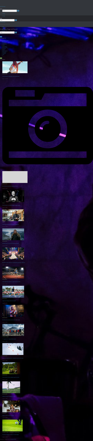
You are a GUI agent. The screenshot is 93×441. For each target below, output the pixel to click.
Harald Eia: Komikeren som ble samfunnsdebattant (10, 224)
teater (3, 54)
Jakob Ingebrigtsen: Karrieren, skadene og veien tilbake (11, 281)
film (3, 41)
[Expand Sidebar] (1, 36)
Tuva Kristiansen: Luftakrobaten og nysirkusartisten (10, 76)
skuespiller (4, 53)
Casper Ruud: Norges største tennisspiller (9, 300)
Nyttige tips (4, 52)
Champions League (5, 40)
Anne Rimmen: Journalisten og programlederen (10, 186)
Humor (3, 45)
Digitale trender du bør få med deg (8, 415)
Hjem (3, 26)
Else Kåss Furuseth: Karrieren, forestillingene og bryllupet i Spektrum (13, 262)
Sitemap (3, 13)
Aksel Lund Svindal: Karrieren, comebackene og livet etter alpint (12, 358)
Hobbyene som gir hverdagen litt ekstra (8, 396)
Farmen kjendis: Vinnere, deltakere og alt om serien (10, 377)
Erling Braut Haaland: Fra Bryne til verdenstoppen (10, 434)
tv (2, 55)
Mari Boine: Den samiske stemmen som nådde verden (11, 319)
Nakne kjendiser (5, 50)
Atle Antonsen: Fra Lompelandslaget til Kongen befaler (11, 205)
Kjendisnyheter (4, 47)
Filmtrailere (4, 27)
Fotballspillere (11, 432)
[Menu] (1, 9)
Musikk (3, 31)
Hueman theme (13, 439)
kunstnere (4, 48)
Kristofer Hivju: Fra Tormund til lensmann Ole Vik (10, 243)
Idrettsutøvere (4, 46)
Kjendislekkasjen (2, 6)
